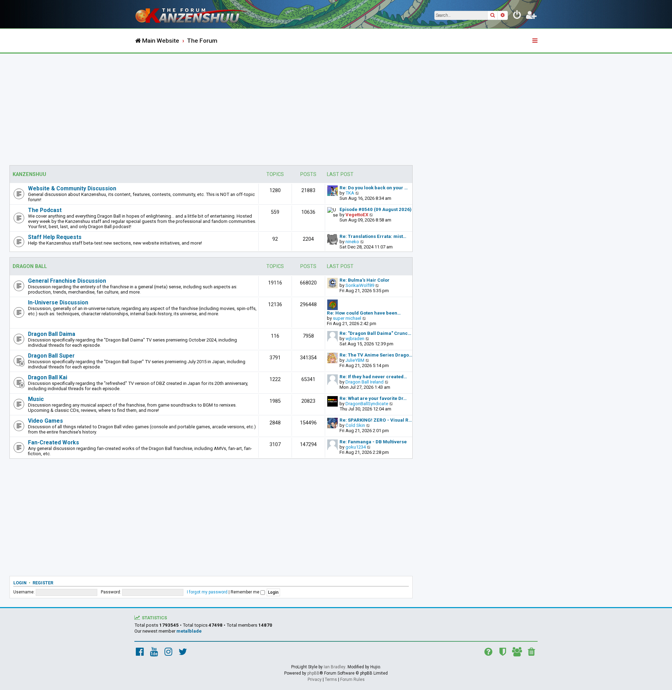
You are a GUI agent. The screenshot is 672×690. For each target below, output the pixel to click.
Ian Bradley (334, 666)
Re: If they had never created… (373, 376)
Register (43, 582)
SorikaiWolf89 (359, 285)
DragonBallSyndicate (366, 403)
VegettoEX (356, 214)
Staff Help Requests (55, 237)
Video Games (45, 420)
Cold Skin (355, 425)
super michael (347, 318)
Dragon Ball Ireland (364, 382)
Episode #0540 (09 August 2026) (376, 209)
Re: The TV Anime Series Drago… (376, 355)
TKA (349, 193)
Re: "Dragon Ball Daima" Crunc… (375, 333)
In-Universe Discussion (58, 302)
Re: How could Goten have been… (364, 313)
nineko (352, 241)
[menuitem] (517, 16)
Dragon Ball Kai (47, 377)
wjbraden (354, 338)
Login (20, 582)
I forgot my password (207, 592)
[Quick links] (535, 41)
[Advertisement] (336, 106)
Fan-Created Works (53, 442)
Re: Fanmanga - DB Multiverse (373, 441)
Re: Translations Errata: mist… (373, 236)
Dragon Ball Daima (51, 334)
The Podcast (45, 210)
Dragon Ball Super (51, 355)
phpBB (313, 673)
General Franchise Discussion (67, 280)
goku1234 (355, 447)
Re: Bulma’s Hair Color (365, 280)
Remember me (245, 592)
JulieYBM (354, 360)
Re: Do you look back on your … (374, 187)
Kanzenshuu (29, 174)
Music (36, 399)
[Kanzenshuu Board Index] (192, 14)
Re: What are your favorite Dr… (373, 398)
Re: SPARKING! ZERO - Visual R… (376, 420)
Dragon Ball (30, 266)
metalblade (189, 631)
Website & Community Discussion (72, 188)
